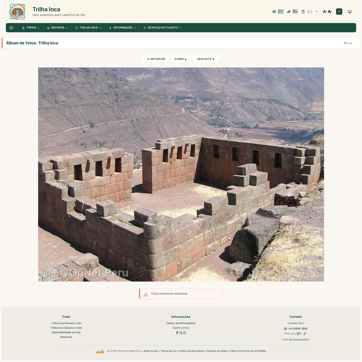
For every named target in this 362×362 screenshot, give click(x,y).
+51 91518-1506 (297, 328)
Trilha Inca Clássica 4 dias (66, 327)
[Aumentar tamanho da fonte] (324, 11)
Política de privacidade (191, 351)
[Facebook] (177, 332)
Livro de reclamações (295, 339)
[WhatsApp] (185, 332)
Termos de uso (168, 351)
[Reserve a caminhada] (350, 11)
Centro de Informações (180, 323)
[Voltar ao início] (12, 27)
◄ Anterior (156, 59)
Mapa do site (151, 351)
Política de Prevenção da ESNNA (248, 351)
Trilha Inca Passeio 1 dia (66, 323)
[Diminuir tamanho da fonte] (329, 11)
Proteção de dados (217, 351)
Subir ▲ (181, 59)
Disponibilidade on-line (66, 332)
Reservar (66, 337)
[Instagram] (181, 332)
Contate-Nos (296, 323)
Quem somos (181, 327)
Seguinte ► (206, 59)
